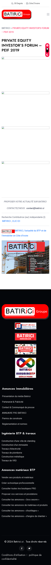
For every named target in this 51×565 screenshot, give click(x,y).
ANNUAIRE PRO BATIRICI (14, 413)
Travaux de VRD (9, 460)
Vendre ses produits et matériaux (17, 477)
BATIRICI (6, 221)
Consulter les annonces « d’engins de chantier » (24, 516)
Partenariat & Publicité (12, 402)
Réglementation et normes (14, 424)
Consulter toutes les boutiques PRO (19, 488)
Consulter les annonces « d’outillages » (20, 510)
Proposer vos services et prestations (19, 494)
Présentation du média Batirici (16, 396)
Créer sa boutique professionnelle (18, 483)
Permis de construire (12, 418)
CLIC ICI (16, 221)
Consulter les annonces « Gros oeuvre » (20, 499)
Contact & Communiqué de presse (18, 407)
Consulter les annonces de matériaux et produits (25, 505)
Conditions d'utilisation (13, 555)
